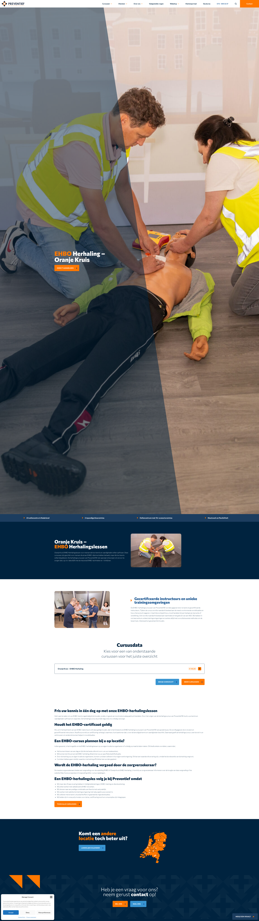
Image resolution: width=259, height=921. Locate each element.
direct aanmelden (65, 268)
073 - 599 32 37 (222, 4)
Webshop (173, 4)
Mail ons (137, 904)
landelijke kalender (90, 848)
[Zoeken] (237, 3)
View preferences (44, 912)
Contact (249, 4)
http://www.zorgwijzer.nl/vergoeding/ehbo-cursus (78, 773)
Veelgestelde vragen (156, 4)
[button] (51, 897)
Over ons (137, 4)
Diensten (121, 4)
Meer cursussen (191, 682)
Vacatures (206, 4)
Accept (10, 912)
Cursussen (106, 4)
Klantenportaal (191, 4)
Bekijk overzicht (165, 682)
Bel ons (118, 904)
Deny (27, 912)
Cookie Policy (21, 917)
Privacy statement (31, 917)
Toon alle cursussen (66, 804)
